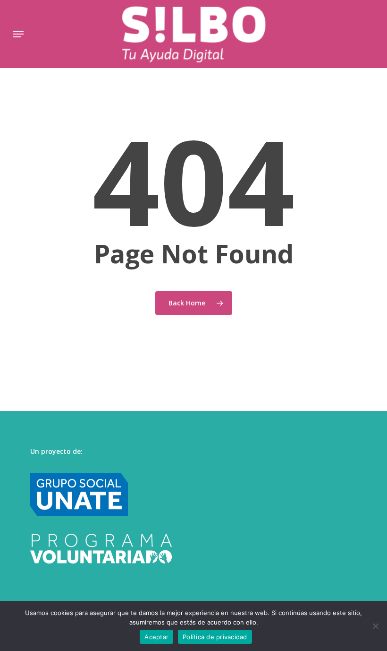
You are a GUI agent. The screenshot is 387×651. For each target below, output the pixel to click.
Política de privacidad (215, 637)
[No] (375, 626)
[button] (18, 34)
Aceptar (156, 637)
